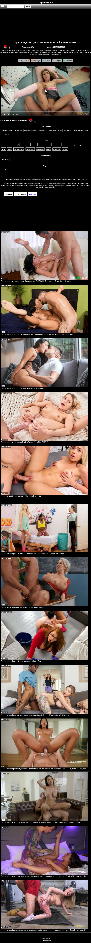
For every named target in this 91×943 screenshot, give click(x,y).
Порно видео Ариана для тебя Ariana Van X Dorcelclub (23, 388)
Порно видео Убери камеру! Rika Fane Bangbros (21, 496)
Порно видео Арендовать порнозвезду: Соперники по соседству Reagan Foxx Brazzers (37, 334)
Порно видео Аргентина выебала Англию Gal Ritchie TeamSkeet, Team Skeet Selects (35, 281)
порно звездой (49, 187)
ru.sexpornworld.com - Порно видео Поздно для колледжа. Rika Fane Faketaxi (58, 179)
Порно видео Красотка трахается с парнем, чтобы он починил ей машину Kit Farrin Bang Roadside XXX (43, 930)
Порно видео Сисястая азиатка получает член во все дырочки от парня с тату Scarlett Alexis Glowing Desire (44, 876)
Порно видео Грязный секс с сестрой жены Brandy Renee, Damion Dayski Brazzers (35, 715)
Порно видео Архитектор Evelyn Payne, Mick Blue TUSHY (24, 442)
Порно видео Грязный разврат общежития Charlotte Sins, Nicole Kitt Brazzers (32, 554)
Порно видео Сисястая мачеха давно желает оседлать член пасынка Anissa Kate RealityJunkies (40, 822)
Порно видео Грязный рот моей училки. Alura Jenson (23, 607)
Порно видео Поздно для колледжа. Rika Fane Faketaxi (45, 42)
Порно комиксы (45, 940)
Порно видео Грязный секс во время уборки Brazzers (23, 661)
